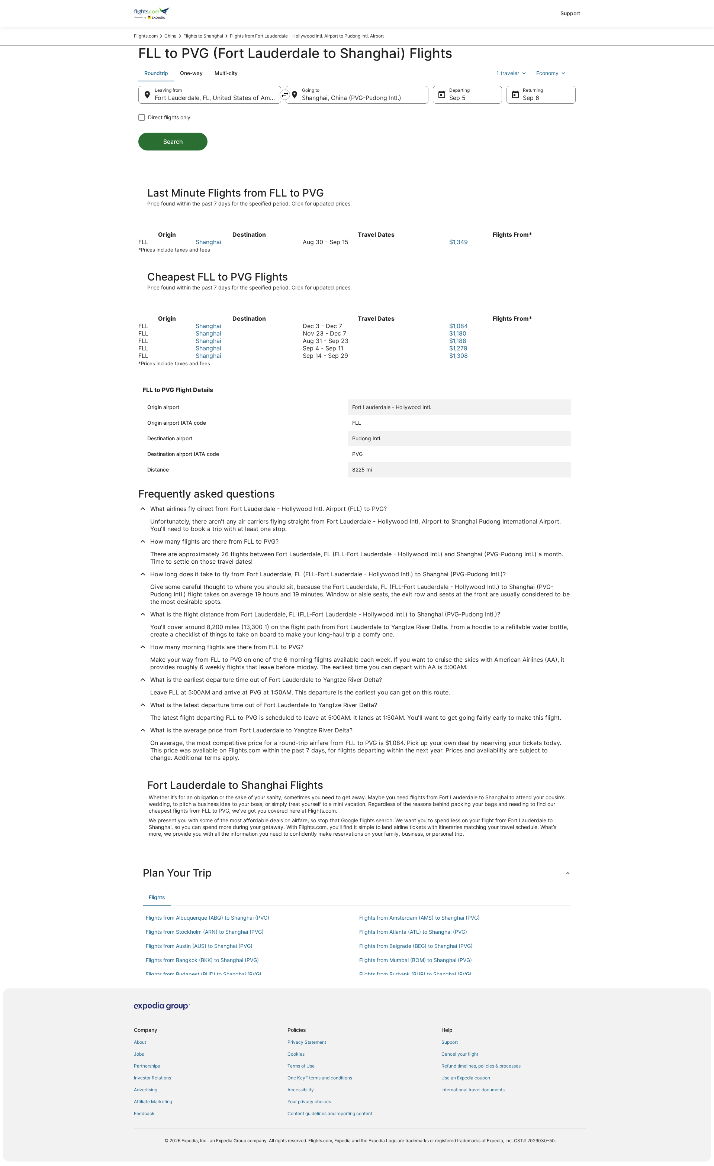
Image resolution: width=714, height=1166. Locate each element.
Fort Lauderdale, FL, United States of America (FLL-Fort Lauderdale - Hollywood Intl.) (218, 97)
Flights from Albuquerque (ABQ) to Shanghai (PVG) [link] (207, 917)
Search (173, 141)
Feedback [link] (144, 1113)
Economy (547, 73)
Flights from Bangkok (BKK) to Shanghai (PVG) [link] (202, 960)
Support (570, 13)
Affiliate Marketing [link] (153, 1101)
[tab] (156, 73)
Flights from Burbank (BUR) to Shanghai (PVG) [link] (415, 974)
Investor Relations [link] (152, 1078)
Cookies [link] (296, 1054)
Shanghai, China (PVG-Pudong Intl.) (351, 97)
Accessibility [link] (300, 1089)
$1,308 (458, 355)
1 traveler (507, 73)
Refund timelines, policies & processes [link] (481, 1066)
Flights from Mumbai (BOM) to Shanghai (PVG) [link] (415, 960)
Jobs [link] (139, 1054)
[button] (357, 872)
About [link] (140, 1042)
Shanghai (208, 242)
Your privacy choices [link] (309, 1101)
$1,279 (458, 348)
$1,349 (458, 242)
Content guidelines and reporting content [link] (329, 1113)
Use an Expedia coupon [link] (465, 1078)
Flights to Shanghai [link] (203, 36)
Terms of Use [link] (301, 1066)
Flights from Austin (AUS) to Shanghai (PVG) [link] (199, 946)
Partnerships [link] (147, 1066)
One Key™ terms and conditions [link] (319, 1078)
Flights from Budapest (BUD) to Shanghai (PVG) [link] (203, 974)
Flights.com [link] (146, 36)
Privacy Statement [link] (306, 1042)
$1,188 (457, 340)
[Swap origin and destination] (285, 95)
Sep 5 (457, 97)
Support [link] (449, 1042)
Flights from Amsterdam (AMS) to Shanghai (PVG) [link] (419, 917)
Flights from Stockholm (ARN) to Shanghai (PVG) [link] (205, 932)
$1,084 (458, 326)
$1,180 (457, 333)
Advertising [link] (145, 1089)
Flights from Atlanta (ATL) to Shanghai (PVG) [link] (413, 932)
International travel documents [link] (473, 1089)
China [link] (170, 36)
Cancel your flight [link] (459, 1054)
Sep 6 (531, 97)
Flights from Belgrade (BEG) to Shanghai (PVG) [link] (416, 946)
